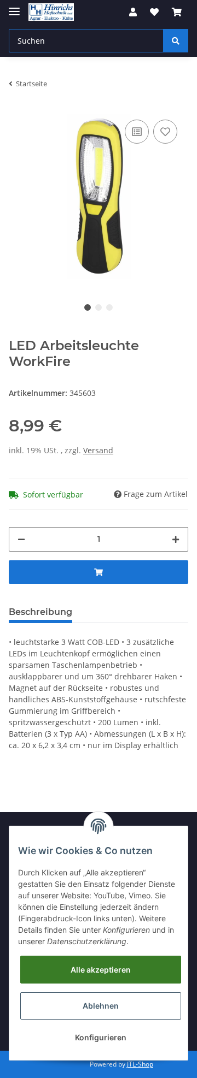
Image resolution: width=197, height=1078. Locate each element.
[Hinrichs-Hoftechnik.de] (51, 12)
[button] (133, 12)
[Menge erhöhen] (176, 539)
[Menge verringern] (21, 539)
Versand (98, 450)
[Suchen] (175, 40)
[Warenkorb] (176, 12)
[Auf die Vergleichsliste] (137, 132)
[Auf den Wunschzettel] (165, 132)
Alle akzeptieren (101, 969)
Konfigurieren (100, 1037)
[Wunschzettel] (154, 12)
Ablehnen (101, 1005)
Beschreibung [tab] (40, 612)
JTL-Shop (140, 1064)
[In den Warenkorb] (98, 572)
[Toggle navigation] (14, 7)
